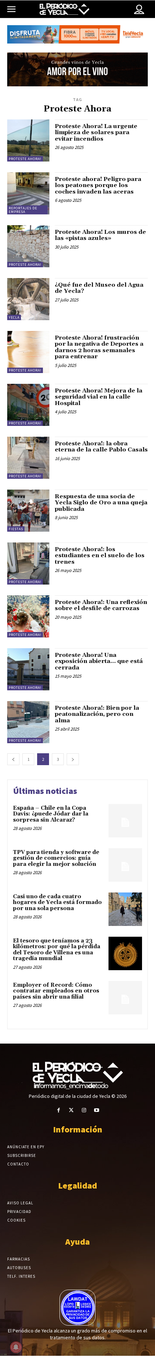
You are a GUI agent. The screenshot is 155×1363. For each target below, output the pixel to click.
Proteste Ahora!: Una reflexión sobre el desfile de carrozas (101, 605)
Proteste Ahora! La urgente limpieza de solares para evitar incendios (96, 132)
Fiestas (16, 529)
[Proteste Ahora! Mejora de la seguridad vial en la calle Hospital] (28, 405)
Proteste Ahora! (25, 158)
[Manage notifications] (16, 1347)
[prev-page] (13, 759)
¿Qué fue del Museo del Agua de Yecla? (99, 288)
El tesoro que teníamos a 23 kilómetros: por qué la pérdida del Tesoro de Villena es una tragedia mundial (56, 949)
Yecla (14, 317)
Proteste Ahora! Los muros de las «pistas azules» (100, 235)
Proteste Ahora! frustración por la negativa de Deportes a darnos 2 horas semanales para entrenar (99, 347)
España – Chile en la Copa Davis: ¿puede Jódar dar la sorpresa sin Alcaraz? (50, 814)
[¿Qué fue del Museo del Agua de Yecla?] (28, 299)
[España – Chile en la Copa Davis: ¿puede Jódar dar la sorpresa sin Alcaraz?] (125, 820)
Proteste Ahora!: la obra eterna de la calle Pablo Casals (101, 447)
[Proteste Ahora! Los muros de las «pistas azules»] (28, 246)
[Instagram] (83, 1110)
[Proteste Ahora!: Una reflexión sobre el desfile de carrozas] (28, 616)
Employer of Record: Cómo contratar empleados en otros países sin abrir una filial (56, 991)
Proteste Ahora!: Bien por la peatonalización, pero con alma (97, 714)
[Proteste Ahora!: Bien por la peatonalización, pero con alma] (28, 722)
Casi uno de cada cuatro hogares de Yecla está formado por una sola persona (57, 902)
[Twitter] (71, 1110)
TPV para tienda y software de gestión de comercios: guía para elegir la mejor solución (56, 858)
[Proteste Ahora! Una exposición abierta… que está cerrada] (28, 669)
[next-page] (73, 759)
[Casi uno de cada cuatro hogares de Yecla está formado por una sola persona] (125, 909)
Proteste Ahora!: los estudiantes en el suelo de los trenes (100, 555)
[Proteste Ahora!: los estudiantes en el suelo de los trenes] (28, 563)
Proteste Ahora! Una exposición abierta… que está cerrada (99, 661)
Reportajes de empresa (23, 210)
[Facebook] (58, 1110)
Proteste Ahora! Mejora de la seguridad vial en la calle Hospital (98, 397)
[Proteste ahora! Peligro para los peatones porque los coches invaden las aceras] (28, 193)
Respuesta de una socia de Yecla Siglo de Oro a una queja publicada (101, 503)
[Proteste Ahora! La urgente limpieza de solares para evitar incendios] (28, 140)
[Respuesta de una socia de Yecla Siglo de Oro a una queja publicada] (28, 511)
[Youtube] (96, 1110)
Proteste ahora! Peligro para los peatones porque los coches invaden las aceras (98, 185)
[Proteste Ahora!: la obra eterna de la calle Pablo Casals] (28, 458)
